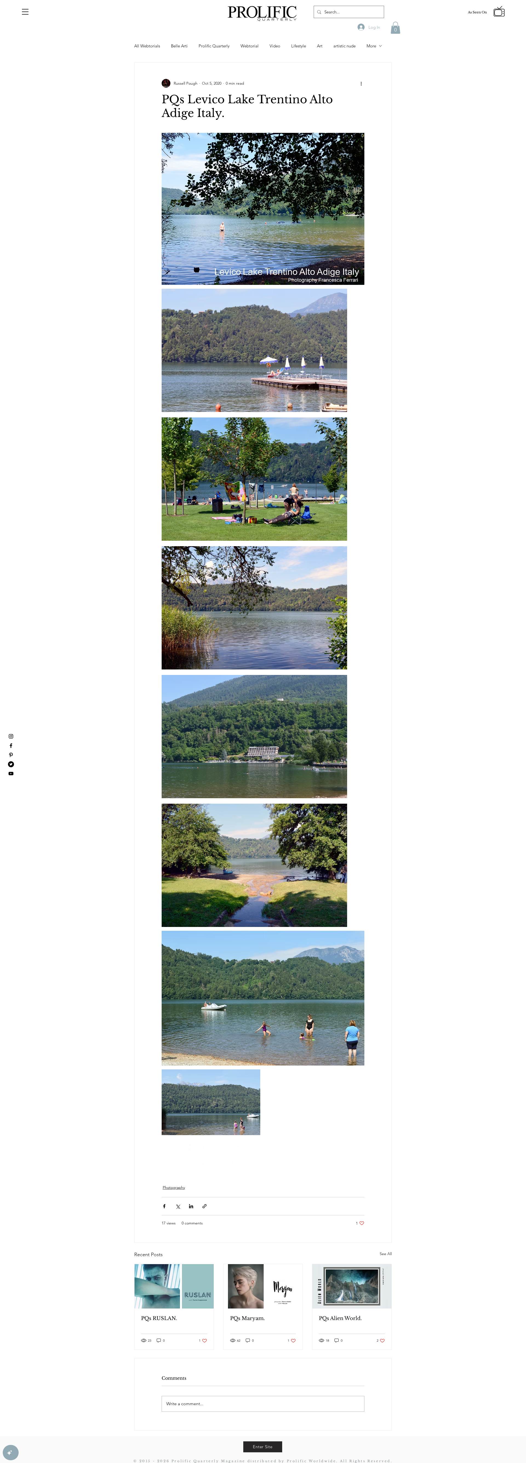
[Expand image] (254, 350)
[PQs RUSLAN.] (174, 1286)
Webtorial (250, 45)
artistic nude (344, 45)
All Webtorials (147, 45)
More (371, 45)
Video (275, 45)
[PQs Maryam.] (263, 1286)
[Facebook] (11, 746)
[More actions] (361, 83)
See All (386, 1253)
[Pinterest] (11, 755)
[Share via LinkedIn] (191, 1206)
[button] (25, 11)
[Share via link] (204, 1206)
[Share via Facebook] (164, 1206)
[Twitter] (11, 764)
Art (319, 45)
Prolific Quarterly (214, 45)
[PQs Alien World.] (351, 1286)
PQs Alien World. (340, 1318)
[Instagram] (11, 736)
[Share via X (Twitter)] (177, 1206)
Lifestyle (298, 45)
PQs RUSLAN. (159, 1318)
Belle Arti (179, 45)
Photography (174, 1187)
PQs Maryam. (247, 1318)
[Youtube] (11, 774)
